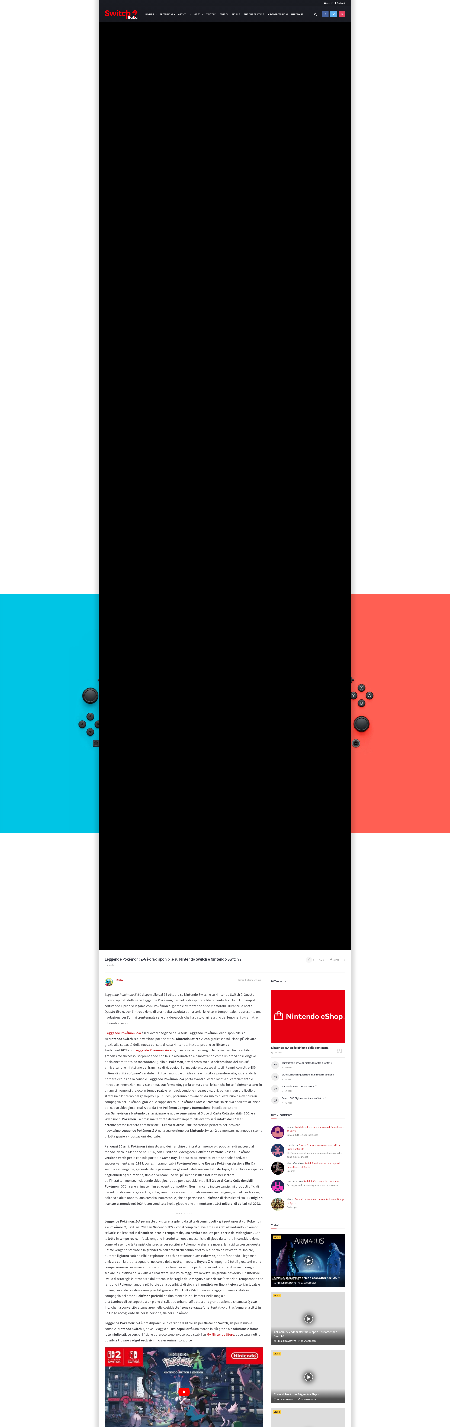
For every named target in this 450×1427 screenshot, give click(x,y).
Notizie (149, 14)
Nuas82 (119, 979)
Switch (224, 14)
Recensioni (166, 14)
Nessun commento (286, 1283)
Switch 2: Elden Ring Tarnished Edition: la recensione (308, 1074)
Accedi (329, 3)
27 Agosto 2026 (308, 1283)
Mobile (236, 14)
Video (197, 14)
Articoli (183, 14)
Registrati (341, 3)
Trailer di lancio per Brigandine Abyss (296, 1394)
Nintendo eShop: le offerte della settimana (299, 1048)
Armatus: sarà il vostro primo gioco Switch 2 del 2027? (307, 1278)
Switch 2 (211, 14)
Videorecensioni (278, 14)
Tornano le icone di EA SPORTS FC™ (299, 1086)
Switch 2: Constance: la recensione (321, 1181)
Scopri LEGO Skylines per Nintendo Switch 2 (304, 1098)
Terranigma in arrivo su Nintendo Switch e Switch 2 (307, 1062)
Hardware (297, 14)
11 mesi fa (109, 965)
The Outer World (254, 14)
